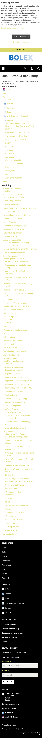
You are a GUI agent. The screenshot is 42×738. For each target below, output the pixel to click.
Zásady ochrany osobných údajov (14, 729)
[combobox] (6, 666)
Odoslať (6, 682)
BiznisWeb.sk (35, 733)
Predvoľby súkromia (9, 725)
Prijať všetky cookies (21, 37)
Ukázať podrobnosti (21, 42)
